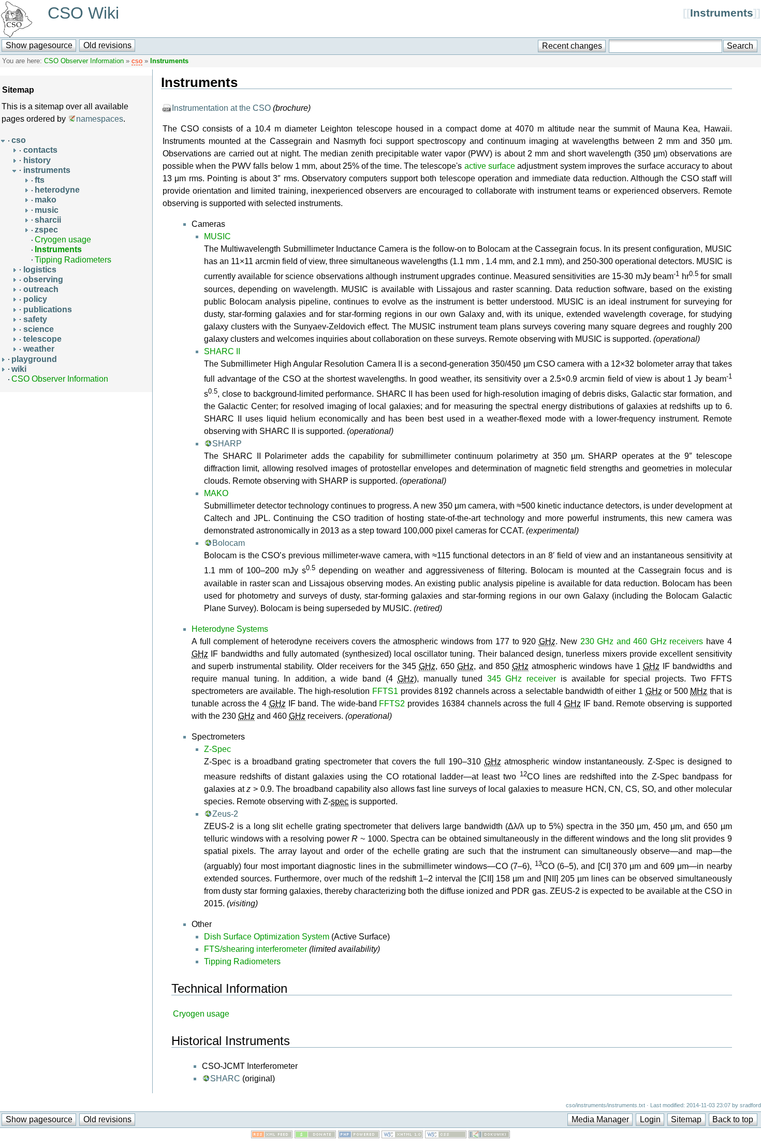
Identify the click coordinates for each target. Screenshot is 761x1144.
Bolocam (228, 543)
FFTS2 (392, 703)
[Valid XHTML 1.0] (402, 1135)
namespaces (99, 118)
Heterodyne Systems (230, 629)
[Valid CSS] (445, 1135)
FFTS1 (385, 691)
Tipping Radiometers (73, 259)
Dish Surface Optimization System (266, 936)
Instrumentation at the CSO (221, 108)
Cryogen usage (63, 239)
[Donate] (315, 1135)
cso (136, 61)
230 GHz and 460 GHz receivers (642, 641)
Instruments (721, 13)
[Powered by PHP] (358, 1135)
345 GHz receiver (522, 678)
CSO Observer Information (84, 61)
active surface (489, 166)
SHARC (225, 1078)
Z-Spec (217, 749)
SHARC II (222, 351)
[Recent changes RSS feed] (271, 1135)
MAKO (216, 493)
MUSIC (217, 236)
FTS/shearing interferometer (255, 949)
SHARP (227, 443)
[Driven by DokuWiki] (489, 1135)
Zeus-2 (225, 813)
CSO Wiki (83, 13)
